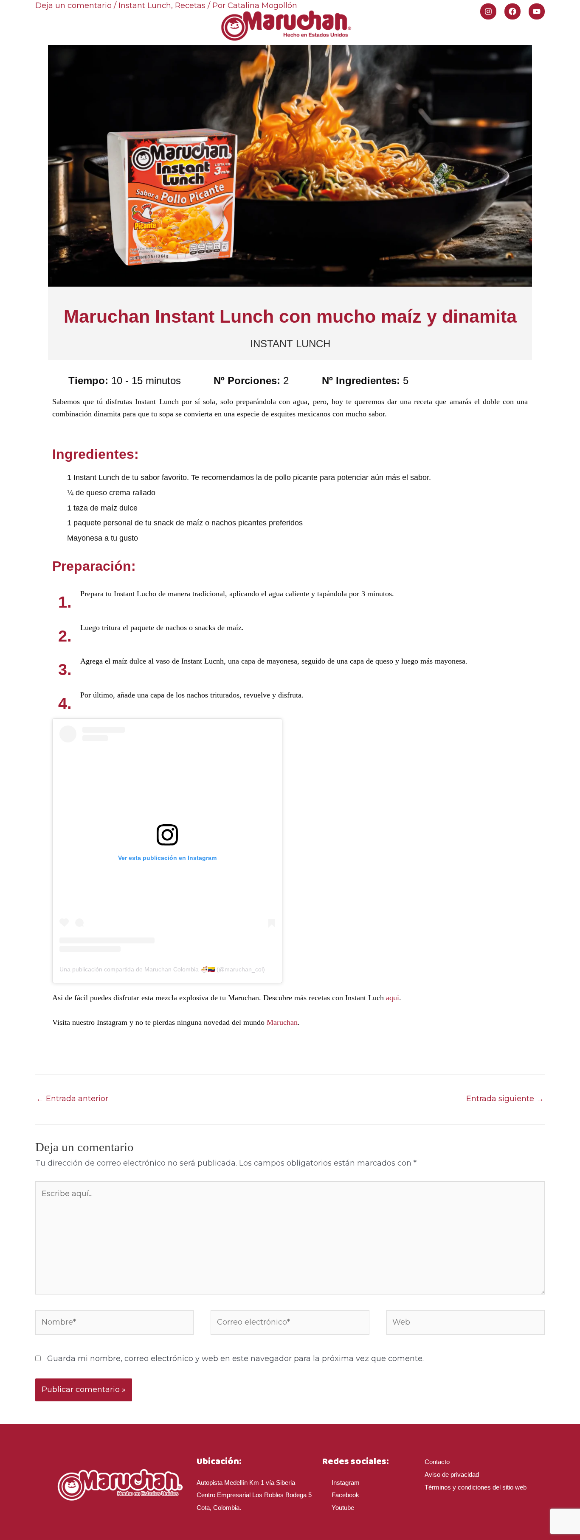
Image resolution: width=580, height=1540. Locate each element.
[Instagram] (488, 11)
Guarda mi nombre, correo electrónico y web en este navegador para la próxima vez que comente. (235, 1358)
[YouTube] (537, 11)
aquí (391, 997)
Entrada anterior (72, 1098)
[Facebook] (512, 11)
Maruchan (282, 1022)
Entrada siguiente (505, 1098)
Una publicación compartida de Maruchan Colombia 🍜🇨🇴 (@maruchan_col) (162, 969)
